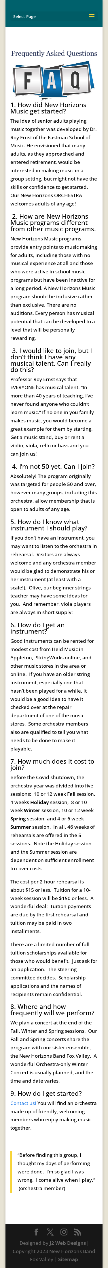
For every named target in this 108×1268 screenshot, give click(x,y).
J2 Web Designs (68, 1243)
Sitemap (68, 1259)
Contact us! (23, 1103)
